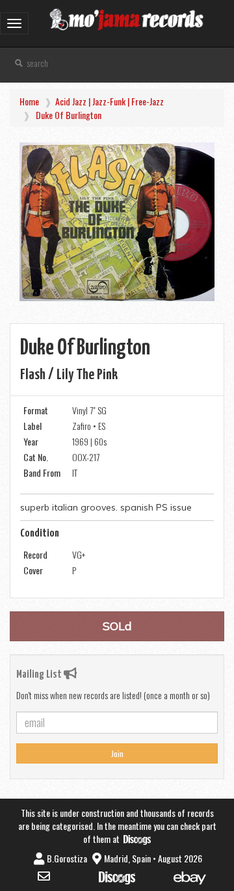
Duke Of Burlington (68, 115)
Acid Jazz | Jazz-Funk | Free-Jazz (109, 101)
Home (29, 101)
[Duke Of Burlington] (117, 222)
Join (117, 753)
